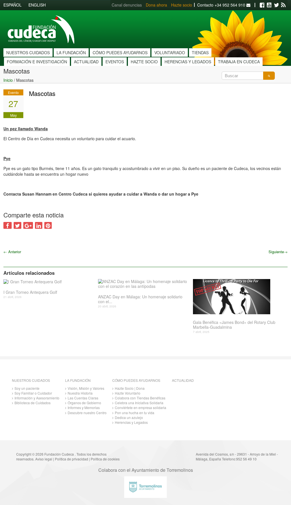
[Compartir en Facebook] (7, 225)
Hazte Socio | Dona (130, 388)
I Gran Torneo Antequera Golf (30, 292)
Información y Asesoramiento (36, 397)
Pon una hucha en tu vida (134, 412)
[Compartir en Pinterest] (48, 225)
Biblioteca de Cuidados (32, 402)
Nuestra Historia (80, 393)
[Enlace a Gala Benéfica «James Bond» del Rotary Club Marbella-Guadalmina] (238, 296)
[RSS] (283, 5)
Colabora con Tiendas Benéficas (140, 397)
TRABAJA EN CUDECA (239, 61)
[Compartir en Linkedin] (38, 225)
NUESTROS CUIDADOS (28, 52)
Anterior (12, 251)
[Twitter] (276, 5)
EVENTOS (114, 61)
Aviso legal (43, 458)
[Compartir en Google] (28, 225)
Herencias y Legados (131, 422)
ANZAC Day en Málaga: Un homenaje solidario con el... (140, 299)
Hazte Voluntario (127, 393)
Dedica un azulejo (129, 417)
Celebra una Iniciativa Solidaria (139, 402)
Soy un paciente (27, 388)
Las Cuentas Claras (83, 397)
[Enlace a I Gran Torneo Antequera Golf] (48, 281)
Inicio (8, 80)
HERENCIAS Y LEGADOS (188, 61)
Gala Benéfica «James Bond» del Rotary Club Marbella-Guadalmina (234, 325)
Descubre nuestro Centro (87, 412)
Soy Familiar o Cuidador (33, 393)
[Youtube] (269, 5)
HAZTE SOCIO (144, 61)
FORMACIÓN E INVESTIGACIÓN (37, 61)
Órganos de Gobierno (84, 402)
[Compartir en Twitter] (17, 225)
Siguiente (278, 251)
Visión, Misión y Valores (86, 388)
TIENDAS (200, 52)
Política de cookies (105, 458)
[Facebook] (262, 5)
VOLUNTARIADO (169, 52)
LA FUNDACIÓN (71, 52)
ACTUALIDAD (86, 61)
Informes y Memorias (84, 407)
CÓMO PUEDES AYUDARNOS (120, 52)
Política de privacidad (71, 458)
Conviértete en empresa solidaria (140, 407)
